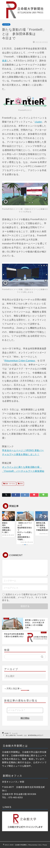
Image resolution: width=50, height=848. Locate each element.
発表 (4, 60)
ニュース (6, 24)
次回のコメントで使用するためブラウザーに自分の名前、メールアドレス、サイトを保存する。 (25, 597)
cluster (38, 122)
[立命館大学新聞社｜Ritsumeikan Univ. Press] (25, 17)
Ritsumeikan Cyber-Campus (19, 360)
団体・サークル (10, 484)
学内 (21, 484)
